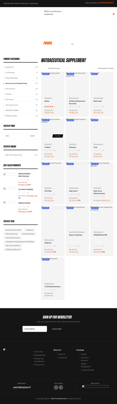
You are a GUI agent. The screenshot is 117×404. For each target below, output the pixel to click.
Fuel (95, 147)
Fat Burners (80, 232)
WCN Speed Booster (13, 249)
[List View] (45, 68)
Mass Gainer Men (28, 234)
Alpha (47, 101)
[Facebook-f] (56, 387)
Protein (8, 94)
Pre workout (10, 89)
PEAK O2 (48, 243)
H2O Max (48, 191)
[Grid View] (41, 68)
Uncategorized (11, 105)
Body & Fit (48, 98)
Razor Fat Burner (75, 235)
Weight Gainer (11, 116)
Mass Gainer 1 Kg (11, 234)
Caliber (48, 147)
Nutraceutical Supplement (16, 83)
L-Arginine (29, 230)
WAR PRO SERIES (12, 110)
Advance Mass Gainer (13, 230)
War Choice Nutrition (13, 155)
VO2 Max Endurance (52, 286)
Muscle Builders (11, 78)
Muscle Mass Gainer (13, 238)
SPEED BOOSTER (100, 235)
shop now (34, 3)
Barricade (98, 101)
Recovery (9, 99)
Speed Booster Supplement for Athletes (20, 242)
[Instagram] (61, 387)
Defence (72, 147)
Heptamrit (73, 191)
